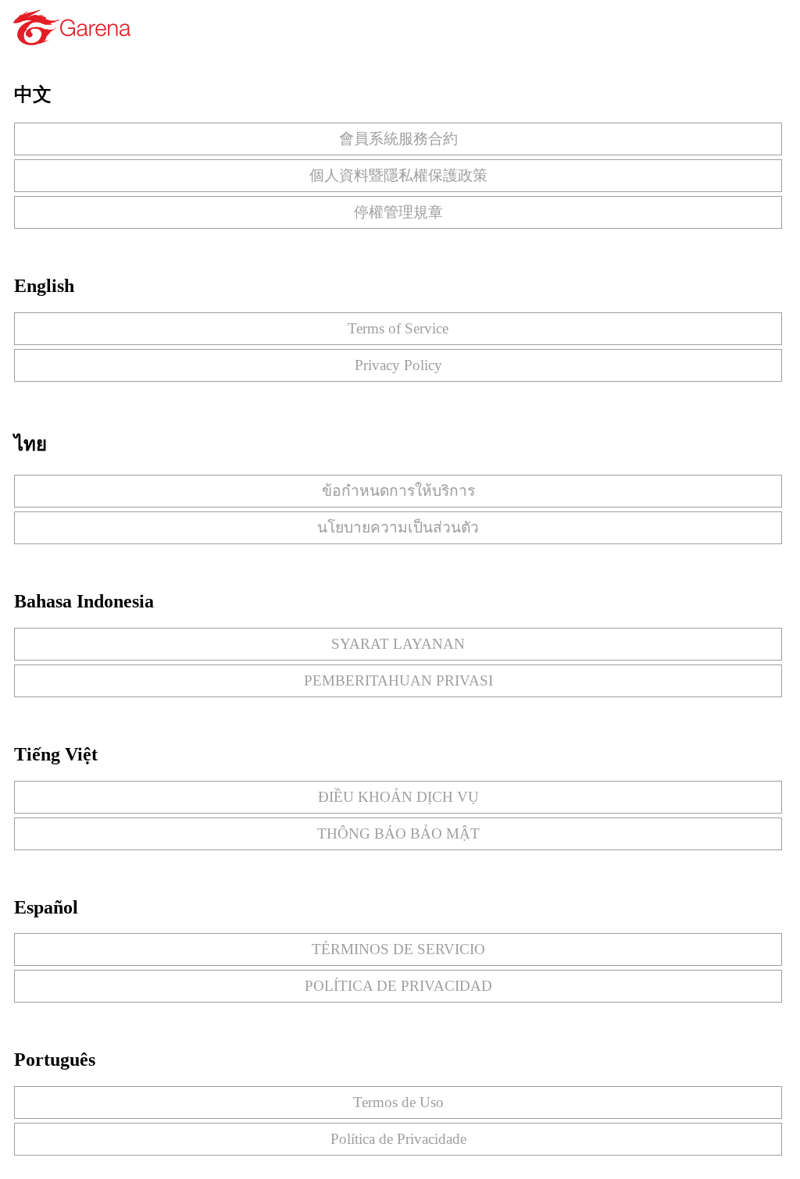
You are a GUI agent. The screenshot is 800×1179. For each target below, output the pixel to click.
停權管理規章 (398, 212)
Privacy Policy (398, 365)
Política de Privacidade (398, 1139)
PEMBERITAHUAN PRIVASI (398, 680)
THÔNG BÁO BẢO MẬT (398, 833)
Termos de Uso (398, 1102)
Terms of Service (398, 328)
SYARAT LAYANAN (398, 644)
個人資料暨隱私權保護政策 (398, 175)
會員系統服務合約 (398, 138)
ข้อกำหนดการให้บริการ (398, 491)
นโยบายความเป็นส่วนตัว (398, 527)
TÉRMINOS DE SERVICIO (398, 949)
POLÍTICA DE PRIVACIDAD (398, 986)
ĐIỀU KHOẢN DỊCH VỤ (398, 797)
